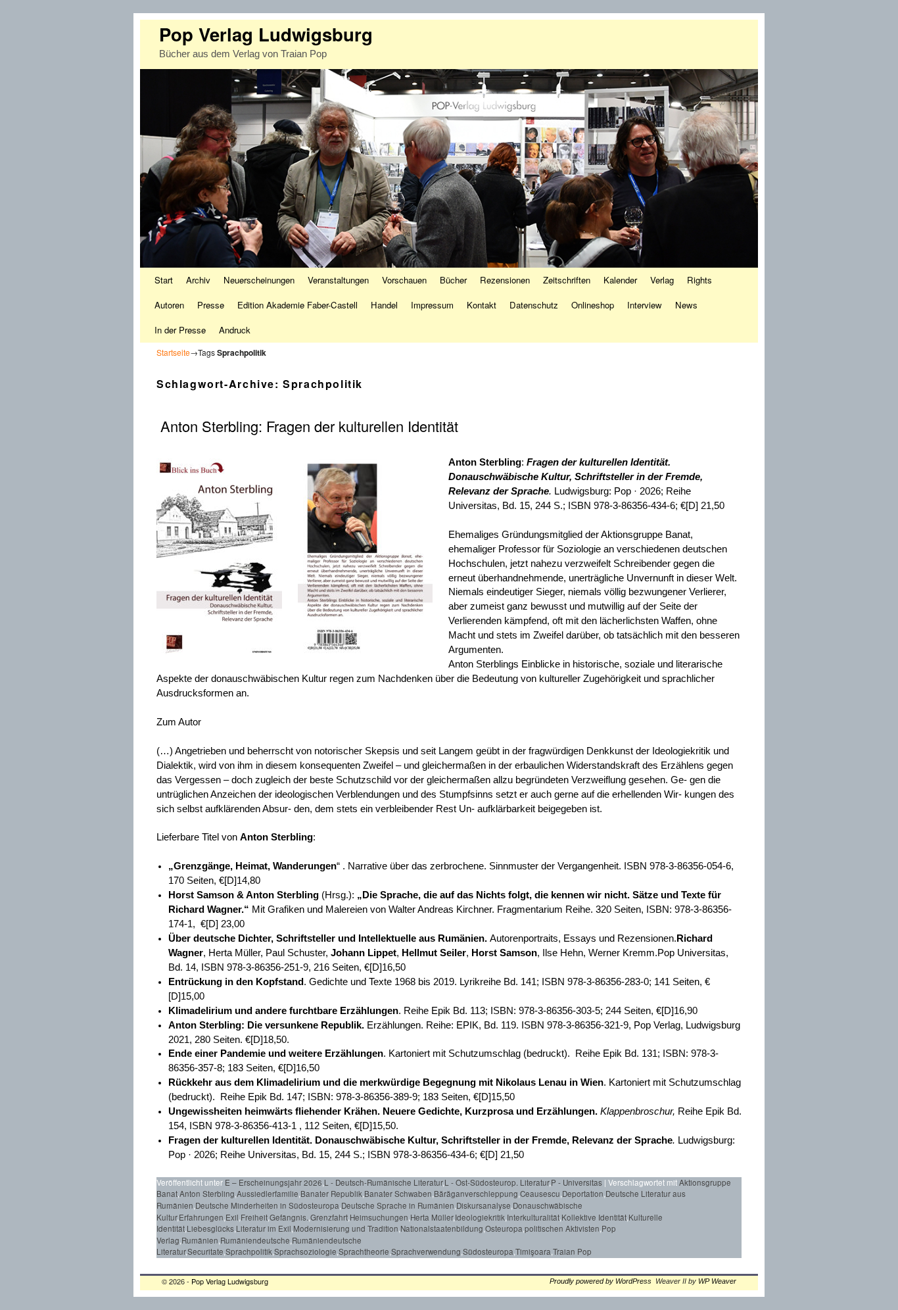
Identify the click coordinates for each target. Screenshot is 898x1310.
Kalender (620, 280)
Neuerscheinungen (259, 280)
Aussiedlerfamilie (267, 1193)
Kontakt (481, 305)
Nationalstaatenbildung (441, 1228)
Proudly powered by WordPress (600, 1281)
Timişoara (533, 1251)
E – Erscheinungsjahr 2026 (273, 1182)
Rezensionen (505, 280)
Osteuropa (504, 1228)
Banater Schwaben (398, 1193)
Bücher (453, 280)
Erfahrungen (201, 1217)
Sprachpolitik (248, 1251)
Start (163, 280)
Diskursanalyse (483, 1205)
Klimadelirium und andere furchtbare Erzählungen (283, 1011)
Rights (699, 280)
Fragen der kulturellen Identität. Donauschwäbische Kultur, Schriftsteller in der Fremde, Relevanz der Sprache (575, 477)
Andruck (234, 330)
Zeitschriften (566, 280)
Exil (232, 1217)
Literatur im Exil (263, 1228)
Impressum (432, 305)
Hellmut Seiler (434, 953)
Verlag (662, 280)
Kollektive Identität (593, 1217)
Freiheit (254, 1217)
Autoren (169, 305)
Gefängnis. (289, 1217)
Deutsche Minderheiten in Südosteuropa (267, 1205)
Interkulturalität (533, 1217)
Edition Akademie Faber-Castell (297, 305)
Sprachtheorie (364, 1251)
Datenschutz (533, 305)
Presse (210, 305)
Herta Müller (431, 1217)
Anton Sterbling (282, 895)
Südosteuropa (488, 1251)
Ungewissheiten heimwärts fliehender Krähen (272, 1111)
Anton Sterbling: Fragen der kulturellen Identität (307, 426)
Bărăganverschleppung (476, 1193)
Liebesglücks (210, 1228)
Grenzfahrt (329, 1217)
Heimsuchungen (379, 1217)
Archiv (198, 280)
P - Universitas (576, 1182)
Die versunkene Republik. (307, 1025)
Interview (644, 305)
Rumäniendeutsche (255, 1240)
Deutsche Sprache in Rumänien (397, 1205)
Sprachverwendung (426, 1251)
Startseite (173, 352)
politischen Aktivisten (562, 1228)
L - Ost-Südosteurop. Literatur (496, 1182)
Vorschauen (404, 280)
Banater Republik (331, 1193)
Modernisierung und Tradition (345, 1228)
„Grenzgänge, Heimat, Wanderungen (252, 866)
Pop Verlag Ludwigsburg (266, 34)
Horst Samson (504, 953)
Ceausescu (540, 1193)
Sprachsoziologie (305, 1251)
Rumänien (199, 1240)
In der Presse (180, 330)
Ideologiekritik (480, 1217)
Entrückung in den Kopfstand (236, 982)
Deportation (582, 1193)
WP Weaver (717, 1281)
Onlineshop (592, 305)
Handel (384, 305)
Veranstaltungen (338, 280)
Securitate (205, 1251)
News (686, 305)
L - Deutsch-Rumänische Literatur (383, 1182)
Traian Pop (572, 1251)
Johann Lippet (363, 953)
